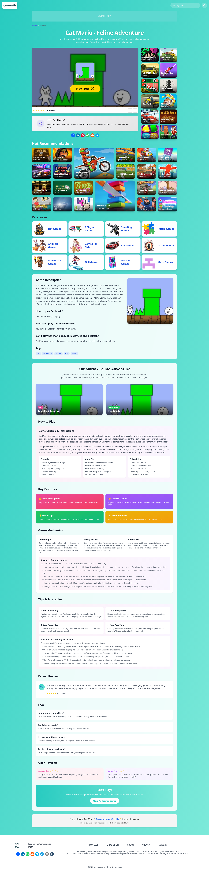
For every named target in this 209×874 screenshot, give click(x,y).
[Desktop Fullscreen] (135, 110)
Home (34, 25)
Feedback (162, 845)
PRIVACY (146, 845)
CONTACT (93, 845)
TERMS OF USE (112, 845)
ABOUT (130, 845)
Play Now (83, 89)
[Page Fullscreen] (130, 110)
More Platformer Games (104, 801)
